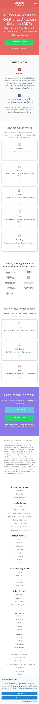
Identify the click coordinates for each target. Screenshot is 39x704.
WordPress (19, 582)
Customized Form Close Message (19, 517)
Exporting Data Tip (19, 520)
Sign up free (19, 418)
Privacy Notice (22, 688)
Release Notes (19, 647)
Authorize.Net (19, 546)
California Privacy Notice (19, 654)
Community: (19, 613)
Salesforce (19, 579)
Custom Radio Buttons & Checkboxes (19, 513)
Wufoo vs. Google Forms (19, 605)
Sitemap (19, 641)
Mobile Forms (19, 598)
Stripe (19, 539)
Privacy (19, 651)
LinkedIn (19, 623)
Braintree (19, 549)
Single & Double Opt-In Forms (20, 530)
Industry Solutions (19, 487)
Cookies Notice (32, 688)
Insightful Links (20, 591)
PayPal (19, 560)
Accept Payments (19, 536)
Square (19, 543)
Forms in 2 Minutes (19, 523)
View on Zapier (19, 41)
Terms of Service (19, 658)
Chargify (19, 553)
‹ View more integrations (19, 48)
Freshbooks (19, 556)
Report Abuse (19, 668)
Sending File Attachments (19, 527)
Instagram (19, 626)
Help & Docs (19, 644)
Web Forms (19, 595)
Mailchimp (19, 575)
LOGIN (35, 4)
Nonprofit (19, 494)
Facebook (19, 619)
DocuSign (19, 586)
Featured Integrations (19, 568)
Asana (20, 572)
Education (19, 491)
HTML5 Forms (19, 601)
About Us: (19, 634)
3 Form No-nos (19, 506)
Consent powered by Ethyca (28, 701)
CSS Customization (19, 510)
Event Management (19, 497)
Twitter (19, 616)
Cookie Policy (19, 661)
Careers (19, 674)
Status (19, 637)
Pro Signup (19, 409)
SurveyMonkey (19, 671)
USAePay (20, 563)
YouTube (19, 629)
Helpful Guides (19, 503)
